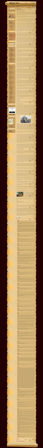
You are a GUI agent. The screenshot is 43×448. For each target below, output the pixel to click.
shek (17, 356)
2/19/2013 (18, 291)
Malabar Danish (11, 39)
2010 (9, 99)
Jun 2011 (10, 93)
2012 (9, 82)
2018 (9, 75)
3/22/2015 (18, 363)
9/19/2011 (18, 221)
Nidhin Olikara (18, 252)
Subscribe (12, 112)
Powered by (10, 114)
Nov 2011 (10, 85)
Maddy (17, 233)
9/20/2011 (18, 238)
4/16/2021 (18, 434)
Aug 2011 (10, 91)
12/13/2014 (18, 353)
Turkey (12, 38)
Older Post (33, 439)
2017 (9, 76)
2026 (9, 66)
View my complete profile (13, 17)
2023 (9, 69)
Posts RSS (13, 6)
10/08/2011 (18, 283)
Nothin (17, 312)
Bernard (18, 237)
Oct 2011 (10, 86)
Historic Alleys (14, 3)
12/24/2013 (18, 341)
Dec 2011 (10, 84)
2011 (9, 83)
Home (10, 6)
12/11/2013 (18, 331)
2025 (9, 67)
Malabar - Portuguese (12, 33)
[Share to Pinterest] (19, 216)
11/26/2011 (18, 287)
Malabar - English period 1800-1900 (12, 35)
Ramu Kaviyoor (18, 389)
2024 (9, 68)
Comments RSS (18, 6)
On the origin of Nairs (11, 48)
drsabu (17, 408)
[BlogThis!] (17, 216)
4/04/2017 (18, 399)
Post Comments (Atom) (21, 441)
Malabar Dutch (12, 36)
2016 (9, 77)
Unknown (18, 366)
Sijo (17, 247)
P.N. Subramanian (18, 265)
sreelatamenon (18, 308)
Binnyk (17, 345)
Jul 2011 (10, 92)
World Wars (14, 38)
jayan (17, 398)
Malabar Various (10, 34)
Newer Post (17, 439)
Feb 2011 (10, 98)
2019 (9, 74)
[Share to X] (18, 216)
